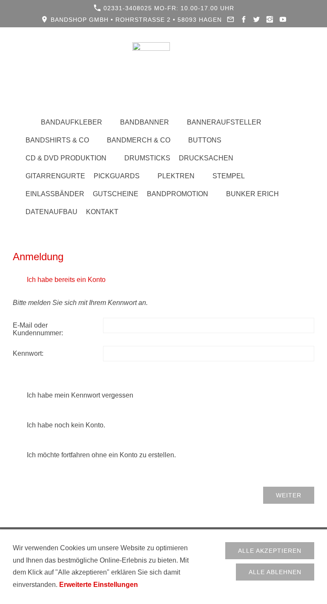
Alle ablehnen (275, 572)
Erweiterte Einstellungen (98, 584)
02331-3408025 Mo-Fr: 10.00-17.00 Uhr (167, 8)
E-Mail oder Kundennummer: (38, 329)
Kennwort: (28, 353)
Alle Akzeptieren (269, 550)
